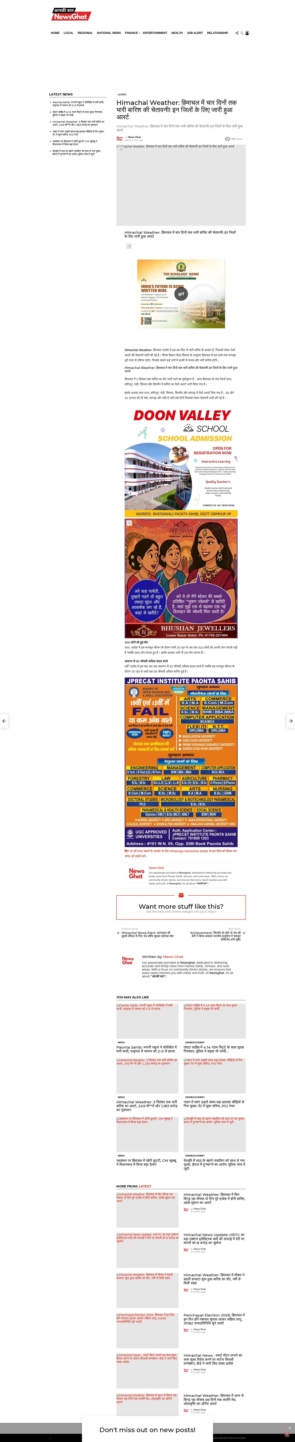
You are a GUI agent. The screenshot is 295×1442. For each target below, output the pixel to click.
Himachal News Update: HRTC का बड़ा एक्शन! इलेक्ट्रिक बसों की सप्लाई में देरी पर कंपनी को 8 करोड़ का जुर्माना (214, 1239)
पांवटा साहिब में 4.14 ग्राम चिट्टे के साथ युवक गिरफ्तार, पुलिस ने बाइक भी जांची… (214, 1049)
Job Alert (195, 33)
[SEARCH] (242, 33)
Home (55, 33)
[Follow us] (237, 33)
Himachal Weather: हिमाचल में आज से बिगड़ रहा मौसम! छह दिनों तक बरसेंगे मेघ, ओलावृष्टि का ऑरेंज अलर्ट (214, 1399)
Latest (145, 1186)
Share (121, 149)
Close (290, 1428)
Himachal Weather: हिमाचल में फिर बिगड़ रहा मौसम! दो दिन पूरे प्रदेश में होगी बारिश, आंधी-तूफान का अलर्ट (214, 1198)
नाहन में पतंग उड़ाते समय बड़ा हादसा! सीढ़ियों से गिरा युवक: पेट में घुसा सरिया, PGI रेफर (214, 1104)
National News (109, 33)
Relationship (217, 33)
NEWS (121, 1042)
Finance (131, 33)
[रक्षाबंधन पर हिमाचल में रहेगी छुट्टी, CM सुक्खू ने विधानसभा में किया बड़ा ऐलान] (147, 1134)
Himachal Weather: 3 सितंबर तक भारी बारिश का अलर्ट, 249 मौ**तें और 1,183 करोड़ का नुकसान (146, 1106)
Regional (85, 33)
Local (68, 33)
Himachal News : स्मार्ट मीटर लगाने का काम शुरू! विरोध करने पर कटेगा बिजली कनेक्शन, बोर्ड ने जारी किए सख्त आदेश (213, 1359)
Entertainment (155, 33)
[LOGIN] (247, 33)
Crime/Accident (195, 1042)
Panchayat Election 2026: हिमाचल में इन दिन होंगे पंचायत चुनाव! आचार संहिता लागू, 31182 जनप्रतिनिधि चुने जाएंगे (214, 1319)
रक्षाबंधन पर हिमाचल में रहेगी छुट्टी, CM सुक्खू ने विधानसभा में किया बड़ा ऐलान (146, 1162)
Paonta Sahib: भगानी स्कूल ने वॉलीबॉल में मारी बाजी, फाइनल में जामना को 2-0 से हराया (146, 1049)
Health (177, 33)
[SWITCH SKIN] (172, 14)
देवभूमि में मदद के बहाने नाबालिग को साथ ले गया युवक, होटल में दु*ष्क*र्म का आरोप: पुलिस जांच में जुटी (214, 1164)
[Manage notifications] (287, 1434)
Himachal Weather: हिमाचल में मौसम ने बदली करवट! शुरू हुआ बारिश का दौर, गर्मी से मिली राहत (214, 1279)
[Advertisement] (147, 62)
